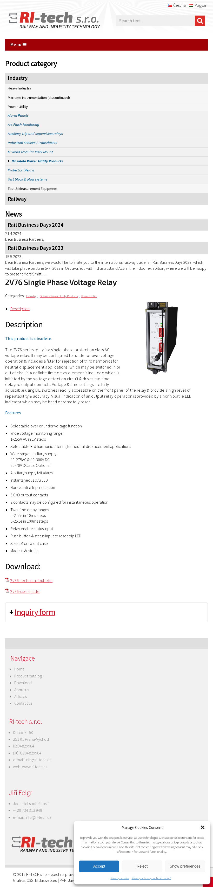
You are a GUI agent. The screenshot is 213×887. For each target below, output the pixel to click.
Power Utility (18, 106)
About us (21, 689)
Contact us (23, 703)
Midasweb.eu (46, 880)
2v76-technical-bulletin (31, 580)
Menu (16, 44)
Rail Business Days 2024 (35, 224)
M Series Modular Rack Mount (30, 152)
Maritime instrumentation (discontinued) (39, 97)
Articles (20, 696)
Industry (18, 78)
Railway (17, 199)
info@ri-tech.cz (38, 759)
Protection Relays (21, 170)
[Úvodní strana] (47, 21)
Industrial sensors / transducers (32, 142)
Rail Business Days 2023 (35, 248)
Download (23, 682)
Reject (142, 866)
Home (19, 668)
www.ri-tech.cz (34, 766)
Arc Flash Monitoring (23, 124)
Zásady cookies (120, 878)
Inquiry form (35, 612)
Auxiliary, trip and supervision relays (35, 133)
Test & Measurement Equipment (32, 188)
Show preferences (185, 866)
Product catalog (28, 675)
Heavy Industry (19, 88)
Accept (99, 866)
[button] (202, 827)
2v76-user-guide (24, 591)
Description (20, 308)
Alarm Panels (18, 115)
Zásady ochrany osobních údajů (151, 878)
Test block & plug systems (27, 179)
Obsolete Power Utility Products (37, 161)
